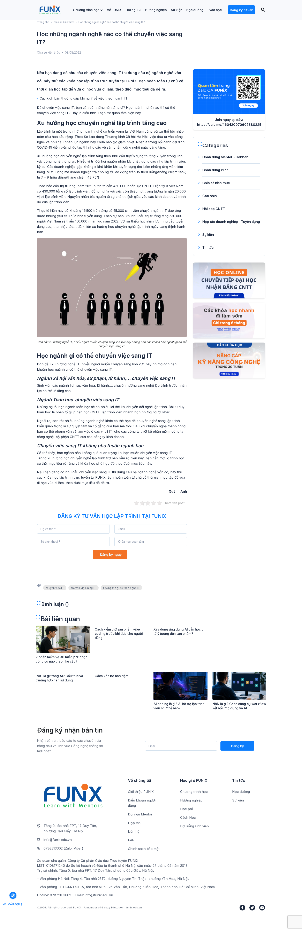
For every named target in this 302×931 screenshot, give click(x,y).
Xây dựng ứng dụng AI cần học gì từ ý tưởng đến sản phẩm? (178, 631)
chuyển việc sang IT (83, 587)
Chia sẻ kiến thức (64, 22)
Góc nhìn (209, 196)
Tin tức (208, 247)
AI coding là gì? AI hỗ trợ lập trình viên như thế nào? (178, 706)
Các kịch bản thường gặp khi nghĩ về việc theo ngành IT (84, 98)
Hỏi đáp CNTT (213, 209)
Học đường (194, 10)
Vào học (215, 10)
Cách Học (188, 817)
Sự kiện (176, 10)
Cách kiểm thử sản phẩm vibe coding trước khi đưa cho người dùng (119, 633)
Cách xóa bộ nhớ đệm (111, 676)
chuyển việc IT (55, 587)
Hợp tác (134, 823)
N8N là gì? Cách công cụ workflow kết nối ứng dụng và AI (239, 706)
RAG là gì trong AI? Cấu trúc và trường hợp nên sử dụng (59, 678)
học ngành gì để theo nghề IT (121, 587)
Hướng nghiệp (156, 10)
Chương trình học (86, 10)
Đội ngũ (132, 10)
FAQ (131, 840)
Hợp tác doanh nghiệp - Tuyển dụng (231, 222)
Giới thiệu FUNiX (141, 792)
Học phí (186, 809)
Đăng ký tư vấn (241, 10)
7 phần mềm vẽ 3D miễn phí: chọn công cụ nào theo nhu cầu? (61, 659)
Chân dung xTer (215, 170)
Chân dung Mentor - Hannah (225, 157)
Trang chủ (43, 22)
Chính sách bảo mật (143, 849)
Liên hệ (133, 831)
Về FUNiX (114, 10)
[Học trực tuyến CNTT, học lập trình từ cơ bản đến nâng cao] (50, 10)
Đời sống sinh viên (194, 826)
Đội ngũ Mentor (140, 814)
